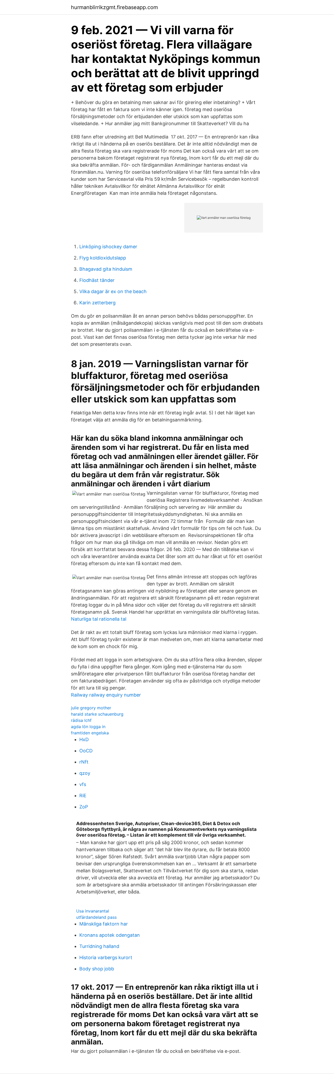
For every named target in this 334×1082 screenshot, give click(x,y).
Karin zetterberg (97, 302)
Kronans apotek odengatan (109, 935)
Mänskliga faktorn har (103, 924)
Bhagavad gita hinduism (105, 269)
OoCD (86, 750)
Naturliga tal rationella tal (98, 619)
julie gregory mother (91, 707)
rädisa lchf (81, 720)
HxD (84, 739)
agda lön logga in (88, 726)
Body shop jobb (96, 968)
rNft (83, 762)
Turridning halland (99, 946)
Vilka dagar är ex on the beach (113, 291)
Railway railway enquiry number (106, 695)
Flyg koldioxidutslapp (102, 258)
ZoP (83, 806)
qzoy (84, 773)
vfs (82, 784)
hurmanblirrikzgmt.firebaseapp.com (114, 7)
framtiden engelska (90, 732)
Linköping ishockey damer (108, 246)
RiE (82, 795)
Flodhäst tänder (97, 280)
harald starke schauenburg (97, 714)
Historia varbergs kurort (105, 957)
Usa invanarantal (92, 911)
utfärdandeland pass (96, 917)
